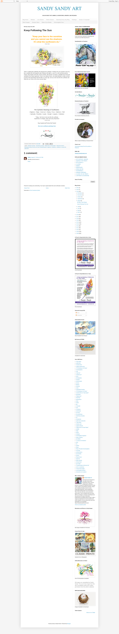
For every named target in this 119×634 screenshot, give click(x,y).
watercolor (27, 148)
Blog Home (25, 19)
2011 (77, 227)
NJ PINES (78, 439)
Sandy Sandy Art (88, 477)
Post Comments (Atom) (35, 190)
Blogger (69, 623)
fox (76, 443)
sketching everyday (80, 415)
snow (77, 387)
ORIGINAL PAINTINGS (81, 172)
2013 (77, 224)
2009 (77, 231)
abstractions (78, 399)
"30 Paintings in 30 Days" (81, 368)
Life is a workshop (80, 467)
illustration (78, 394)
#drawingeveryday (28, 147)
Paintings (74, 19)
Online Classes (50, 19)
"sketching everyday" (40, 145)
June (78, 208)
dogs (77, 430)
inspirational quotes (80, 389)
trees (77, 376)
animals (78, 379)
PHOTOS (78, 397)
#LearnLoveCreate (36, 147)
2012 (77, 226)
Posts (78, 312)
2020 (77, 189)
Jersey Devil (79, 462)
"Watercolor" (79, 396)
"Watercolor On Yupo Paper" (50, 145)
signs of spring (79, 437)
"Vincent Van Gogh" (80, 468)
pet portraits (78, 453)
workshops (78, 411)
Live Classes (40, 19)
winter (77, 402)
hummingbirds (79, 369)
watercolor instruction (80, 420)
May (78, 210)
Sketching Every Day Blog (62, 19)
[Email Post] (43, 143)
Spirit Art (78, 458)
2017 (77, 216)
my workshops (79, 414)
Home (47, 188)
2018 (77, 214)
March (78, 212)
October (79, 196)
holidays (78, 434)
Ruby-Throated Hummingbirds (82, 448)
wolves (77, 455)
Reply (29, 161)
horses (77, 383)
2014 (77, 222)
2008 (77, 233)
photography (79, 378)
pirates (77, 445)
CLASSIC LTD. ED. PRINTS (82, 174)
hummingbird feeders (80, 470)
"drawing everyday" (31, 145)
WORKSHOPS (79, 167)
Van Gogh (78, 463)
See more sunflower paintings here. (47, 126)
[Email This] (46, 144)
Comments (79, 315)
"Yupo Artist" (78, 422)
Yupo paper (78, 361)
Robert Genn (79, 457)
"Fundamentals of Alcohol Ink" (82, 465)
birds (77, 401)
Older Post (67, 188)
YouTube (78, 450)
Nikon (77, 447)
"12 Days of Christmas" (81, 440)
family (77, 432)
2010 (77, 229)
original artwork (79, 425)
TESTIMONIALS (79, 170)
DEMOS (78, 165)
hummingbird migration (81, 435)
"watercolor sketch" (60, 145)
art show (78, 412)
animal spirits (79, 381)
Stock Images (26, 22)
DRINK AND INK (79, 169)
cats (77, 371)
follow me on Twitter (90, 612)
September (80, 198)
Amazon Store (35, 22)
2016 (77, 218)
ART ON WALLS (79, 162)
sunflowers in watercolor (61, 147)
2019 (77, 191)
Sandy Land (78, 424)
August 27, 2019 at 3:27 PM (37, 157)
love (77, 407)
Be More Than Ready (82, 202)
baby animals (79, 460)
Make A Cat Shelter (47, 22)
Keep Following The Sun (82, 204)
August (79, 200)
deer (77, 442)
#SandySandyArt (43, 147)
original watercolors (80, 366)
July (78, 206)
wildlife (77, 429)
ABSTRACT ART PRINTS (81, 160)
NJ (76, 417)
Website (33, 19)
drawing (78, 386)
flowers (77, 384)
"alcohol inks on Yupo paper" (82, 392)
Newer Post (26, 188)
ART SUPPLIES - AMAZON (82, 159)
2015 (77, 220)
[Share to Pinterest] (52, 144)
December (79, 193)
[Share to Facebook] (50, 144)
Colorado (78, 406)
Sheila (29, 157)
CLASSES (78, 164)
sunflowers (54, 147)
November (79, 194)
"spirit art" (78, 373)
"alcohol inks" (79, 364)
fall (76, 404)
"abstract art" (79, 374)
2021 (77, 187)
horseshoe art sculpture (81, 472)
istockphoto (78, 419)
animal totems (79, 452)
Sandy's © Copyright (84, 19)
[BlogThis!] (47, 144)
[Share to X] (49, 144)
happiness (49, 147)
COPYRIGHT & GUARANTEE (82, 175)
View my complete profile (80, 504)
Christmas (78, 409)
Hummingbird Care (59, 22)
